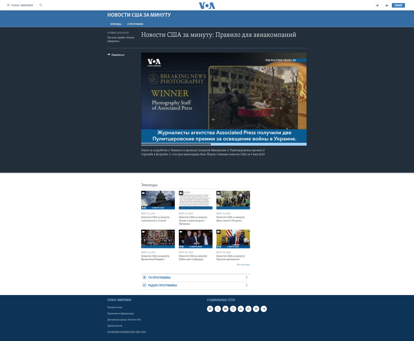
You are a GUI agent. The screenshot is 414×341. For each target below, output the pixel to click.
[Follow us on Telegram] (264, 309)
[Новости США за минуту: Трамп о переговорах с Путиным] (195, 200)
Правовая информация (120, 313)
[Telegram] (377, 5)
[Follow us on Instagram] (233, 309)
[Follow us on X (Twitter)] (218, 309)
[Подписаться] (256, 309)
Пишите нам (114, 307)
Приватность (114, 326)
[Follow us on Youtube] (225, 309)
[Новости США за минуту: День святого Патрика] (233, 200)
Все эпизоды (243, 264)
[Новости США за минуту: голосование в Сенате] (158, 200)
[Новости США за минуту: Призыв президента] (233, 239)
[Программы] (387, 5)
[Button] (116, 56)
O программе (135, 24)
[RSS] (241, 309)
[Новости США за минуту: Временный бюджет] (158, 239)
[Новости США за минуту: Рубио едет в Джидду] (195, 239)
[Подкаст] (248, 309)
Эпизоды (115, 24)
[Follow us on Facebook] (210, 309)
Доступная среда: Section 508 (124, 320)
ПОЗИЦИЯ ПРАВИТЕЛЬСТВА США (126, 332)
